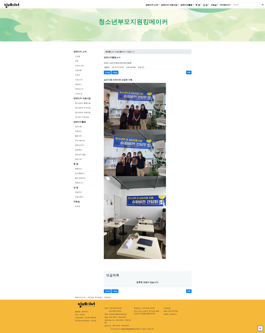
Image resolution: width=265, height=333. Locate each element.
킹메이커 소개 (152, 5)
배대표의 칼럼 (80, 154)
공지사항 (78, 126)
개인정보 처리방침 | (95, 297)
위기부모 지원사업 (82, 117)
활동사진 (78, 136)
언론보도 (78, 131)
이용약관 (107, 297)
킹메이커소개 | (80, 297)
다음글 (114, 72)
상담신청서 (79, 197)
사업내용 (78, 70)
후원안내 (78, 169)
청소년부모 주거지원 (82, 108)
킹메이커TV (79, 145)
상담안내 (78, 192)
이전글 (107, 72)
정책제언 (78, 150)
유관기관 (78, 159)
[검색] (262, 4)
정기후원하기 (80, 173)
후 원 (198, 5)
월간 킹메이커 (80, 178)
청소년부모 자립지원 (82, 112)
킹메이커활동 (186, 5)
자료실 (214, 5)
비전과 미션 (79, 66)
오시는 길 (78, 94)
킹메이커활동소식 (128, 52)
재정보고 (78, 84)
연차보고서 (79, 89)
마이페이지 (225, 5)
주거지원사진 (80, 140)
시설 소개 (78, 80)
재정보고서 (79, 183)
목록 (188, 72)
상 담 (205, 5)
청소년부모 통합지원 (82, 103)
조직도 (77, 75)
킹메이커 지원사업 (169, 5)
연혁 (76, 61)
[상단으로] (260, 328)
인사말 (77, 56)
